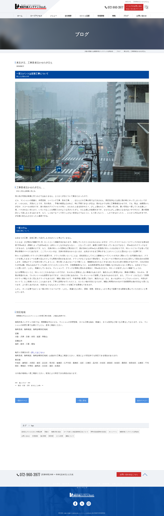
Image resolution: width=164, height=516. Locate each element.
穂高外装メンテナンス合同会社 (129, 432)
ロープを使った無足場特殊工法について (76, 432)
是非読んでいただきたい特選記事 (32, 432)
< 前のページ (22, 400)
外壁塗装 (35, 436)
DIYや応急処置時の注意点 (98, 432)
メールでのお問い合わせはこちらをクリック (134, 7)
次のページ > (142, 400)
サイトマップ (82, 487)
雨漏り (34, 200)
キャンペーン (113, 432)
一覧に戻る (82, 400)
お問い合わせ (26, 436)
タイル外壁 (59, 436)
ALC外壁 (51, 436)
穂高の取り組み (56, 432)
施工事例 (43, 436)
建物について (70, 436)
